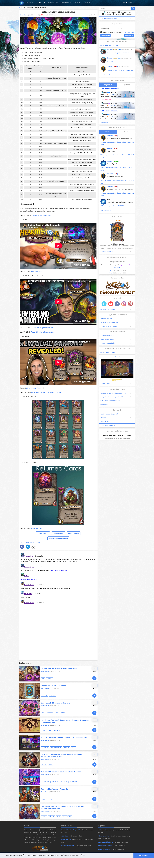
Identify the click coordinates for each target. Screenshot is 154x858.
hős (38, 543)
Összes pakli (104, 122)
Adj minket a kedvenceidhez (108, 309)
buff (64, 816)
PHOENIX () (112, 66)
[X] (28, 547)
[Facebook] (22, 547)
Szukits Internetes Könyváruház (109, 414)
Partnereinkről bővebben (107, 425)
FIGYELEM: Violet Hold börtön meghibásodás (120, 70)
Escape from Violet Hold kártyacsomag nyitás (113, 393)
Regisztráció (129, 35)
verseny (55, 782)
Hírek (21, 7)
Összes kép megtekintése (107, 352)
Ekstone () (113, 161)
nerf (58, 816)
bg (22, 543)
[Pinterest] (130, 303)
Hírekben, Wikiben (111, 12)
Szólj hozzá (42, 533)
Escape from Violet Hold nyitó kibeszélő (111, 397)
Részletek (117, 267)
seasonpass (60, 713)
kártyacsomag (56, 747)
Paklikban (118, 14)
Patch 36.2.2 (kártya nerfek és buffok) (118, 53)
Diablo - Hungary (105, 421)
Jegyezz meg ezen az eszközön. (112, 32)
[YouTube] (110, 303)
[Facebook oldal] (117, 303)
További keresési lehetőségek (108, 18)
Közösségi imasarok (106, 318)
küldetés (30, 543)
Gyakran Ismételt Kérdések (108, 343)
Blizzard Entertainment (67, 845)
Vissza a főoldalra (73, 533)
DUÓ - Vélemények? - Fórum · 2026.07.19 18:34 (114, 206)
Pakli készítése (58, 533)
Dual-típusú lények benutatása (42, 328)
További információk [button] (77, 855)
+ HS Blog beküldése (106, 75)
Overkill (117, 357)
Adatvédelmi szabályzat (105, 849)
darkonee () (114, 49)
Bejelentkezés (128, 3)
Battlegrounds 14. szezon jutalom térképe (56, 703)
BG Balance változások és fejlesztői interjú (46, 392)
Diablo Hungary (66, 839)
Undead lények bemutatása (42, 215)
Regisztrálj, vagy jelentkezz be (109, 322)
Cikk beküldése (103, 830)
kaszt (44, 799)
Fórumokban (128, 14)
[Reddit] (33, 547)
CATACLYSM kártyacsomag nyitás (110, 400)
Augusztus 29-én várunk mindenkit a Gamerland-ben (61, 772)
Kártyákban (108, 14)
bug (50, 764)
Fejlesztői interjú (37, 528)
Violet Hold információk (107, 339)
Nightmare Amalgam (126, 265)
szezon (44, 695)
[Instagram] (123, 303)
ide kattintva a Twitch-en (34, 388)
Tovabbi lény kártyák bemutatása (42, 332)
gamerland (74, 782)
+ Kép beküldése (105, 384)
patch (44, 730)
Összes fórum (104, 404)
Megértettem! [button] (143, 855)
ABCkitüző (103, 418)
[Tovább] (94, 678)
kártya (49, 678)
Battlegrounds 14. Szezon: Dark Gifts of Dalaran (59, 668)
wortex (64, 782)
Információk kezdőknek (107, 335)
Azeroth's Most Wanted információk (54, 789)
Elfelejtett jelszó (129, 32)
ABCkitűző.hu (65, 836)
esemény (57, 730)
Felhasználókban (126, 12)
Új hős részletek (37, 272)
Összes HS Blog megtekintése (109, 45)
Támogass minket (103, 836)
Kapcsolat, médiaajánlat (105, 842)
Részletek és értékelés (106, 252)
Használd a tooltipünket (105, 845)
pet (64, 730)
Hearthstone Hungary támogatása (58, 538)
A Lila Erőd (110, 61)
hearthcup (45, 782)
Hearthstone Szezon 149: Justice (53, 686)
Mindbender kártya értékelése (108, 326)
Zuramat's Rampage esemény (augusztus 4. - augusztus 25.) (64, 737)
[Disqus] (58, 578)
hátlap (52, 695)
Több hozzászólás (105, 210)
